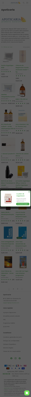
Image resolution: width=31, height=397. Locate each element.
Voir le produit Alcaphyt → (22, 203)
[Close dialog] (29, 192)
